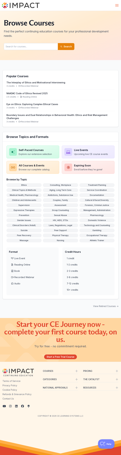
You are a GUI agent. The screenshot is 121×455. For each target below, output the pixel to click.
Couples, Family (60, 200)
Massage (24, 240)
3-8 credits (72, 277)
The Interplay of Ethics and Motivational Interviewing (35, 82)
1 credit (70, 258)
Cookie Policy (10, 389)
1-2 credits (72, 264)
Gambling (96, 230)
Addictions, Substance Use (60, 195)
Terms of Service (11, 381)
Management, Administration (97, 210)
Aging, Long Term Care (60, 190)
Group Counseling (60, 210)
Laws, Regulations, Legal (60, 225)
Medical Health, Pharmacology (24, 195)
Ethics (24, 185)
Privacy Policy (10, 385)
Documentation (97, 195)
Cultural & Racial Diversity (97, 200)
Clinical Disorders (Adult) (24, 225)
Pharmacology (97, 215)
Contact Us (8, 398)
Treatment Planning (97, 185)
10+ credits (72, 289)
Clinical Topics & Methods (24, 190)
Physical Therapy (60, 235)
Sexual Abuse (60, 215)
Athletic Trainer (97, 240)
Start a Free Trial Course (60, 356)
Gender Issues (24, 220)
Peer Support (60, 230)
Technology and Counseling (97, 225)
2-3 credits (72, 271)
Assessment (60, 205)
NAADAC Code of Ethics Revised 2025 (27, 93)
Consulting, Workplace (60, 185)
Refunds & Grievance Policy (17, 394)
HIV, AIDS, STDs (60, 220)
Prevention (24, 215)
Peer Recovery (24, 235)
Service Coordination (97, 190)
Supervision (24, 205)
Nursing (60, 240)
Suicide (24, 230)
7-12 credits (73, 283)
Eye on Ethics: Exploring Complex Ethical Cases (32, 104)
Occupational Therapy (96, 235)
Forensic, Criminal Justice (97, 205)
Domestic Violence (97, 220)
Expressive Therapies (24, 210)
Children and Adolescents (24, 200)
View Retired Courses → (105, 306)
